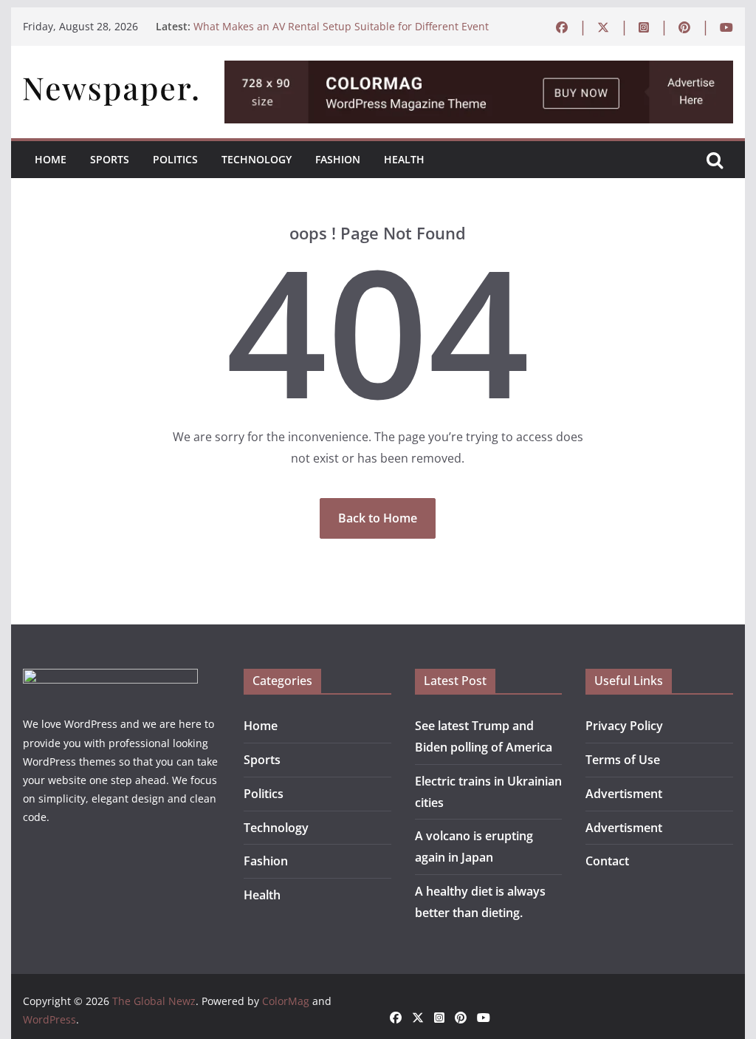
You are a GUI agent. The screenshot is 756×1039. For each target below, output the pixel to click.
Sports (109, 159)
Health (404, 159)
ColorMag (285, 1001)
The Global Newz (154, 1001)
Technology (256, 159)
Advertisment (623, 794)
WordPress (49, 1019)
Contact (607, 861)
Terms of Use (622, 760)
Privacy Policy (624, 726)
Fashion (337, 159)
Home (50, 159)
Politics (175, 159)
